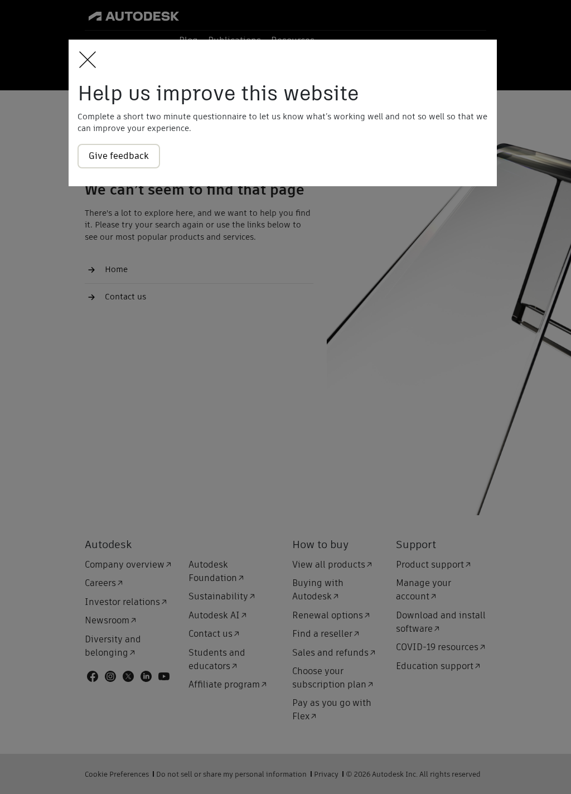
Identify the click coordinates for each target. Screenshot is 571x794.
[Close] (84, 60)
